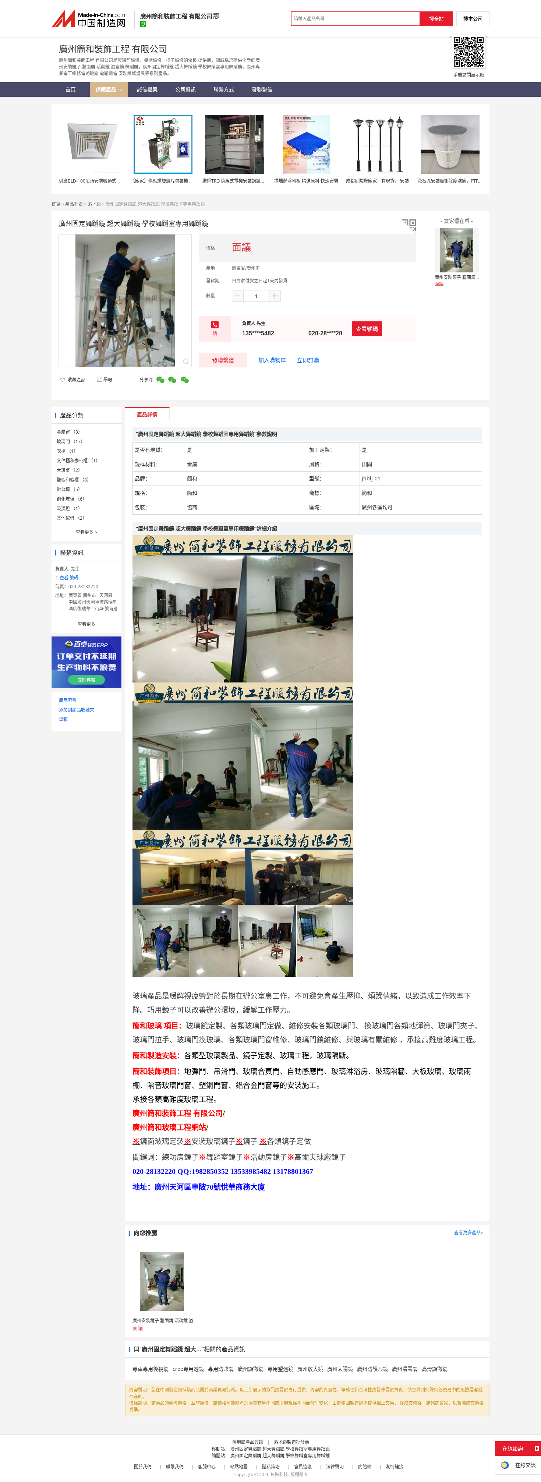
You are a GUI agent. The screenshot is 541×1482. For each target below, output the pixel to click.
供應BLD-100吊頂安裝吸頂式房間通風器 (98, 181)
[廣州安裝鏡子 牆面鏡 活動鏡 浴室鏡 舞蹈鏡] (457, 250)
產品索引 (68, 700)
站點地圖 (239, 1467)
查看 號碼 (69, 578)
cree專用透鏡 (188, 1368)
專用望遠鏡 (280, 1368)
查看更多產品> (468, 1232)
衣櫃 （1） (67, 451)
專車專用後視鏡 (150, 1368)
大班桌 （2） (69, 470)
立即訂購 (308, 360)
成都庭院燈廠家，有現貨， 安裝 (377, 181)
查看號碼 (367, 328)
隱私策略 (271, 1467)
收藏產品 (76, 380)
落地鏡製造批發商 (291, 1442)
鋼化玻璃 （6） (72, 499)
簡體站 (364, 1467)
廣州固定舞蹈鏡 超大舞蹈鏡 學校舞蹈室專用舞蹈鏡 (280, 1449)
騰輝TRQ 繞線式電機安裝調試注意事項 (240, 181)
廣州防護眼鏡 (372, 1368)
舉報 (107, 380)
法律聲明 (335, 1467)
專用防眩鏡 (221, 1368)
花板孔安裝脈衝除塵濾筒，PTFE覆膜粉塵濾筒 (462, 181)
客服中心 (207, 1467)
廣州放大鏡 (310, 1368)
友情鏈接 (394, 1467)
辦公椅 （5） (69, 489)
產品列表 (74, 204)
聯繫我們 (175, 1467)
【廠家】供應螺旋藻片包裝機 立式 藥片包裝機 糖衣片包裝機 (190, 181)
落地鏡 (94, 204)
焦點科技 (279, 1474)
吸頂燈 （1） (69, 508)
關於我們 (143, 1467)
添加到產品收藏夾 (76, 710)
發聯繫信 (223, 360)
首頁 (56, 204)
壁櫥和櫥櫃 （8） (74, 480)
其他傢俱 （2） (72, 518)
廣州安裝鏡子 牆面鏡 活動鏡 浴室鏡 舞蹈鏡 (477, 277)
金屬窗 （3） (69, 432)
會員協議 (303, 1467)
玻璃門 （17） (71, 441)
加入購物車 (272, 360)
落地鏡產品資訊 (247, 1442)
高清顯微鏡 (435, 1368)
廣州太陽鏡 (340, 1368)
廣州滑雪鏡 (405, 1368)
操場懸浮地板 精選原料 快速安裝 (306, 181)
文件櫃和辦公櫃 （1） (78, 461)
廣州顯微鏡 (251, 1368)
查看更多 (86, 532)
